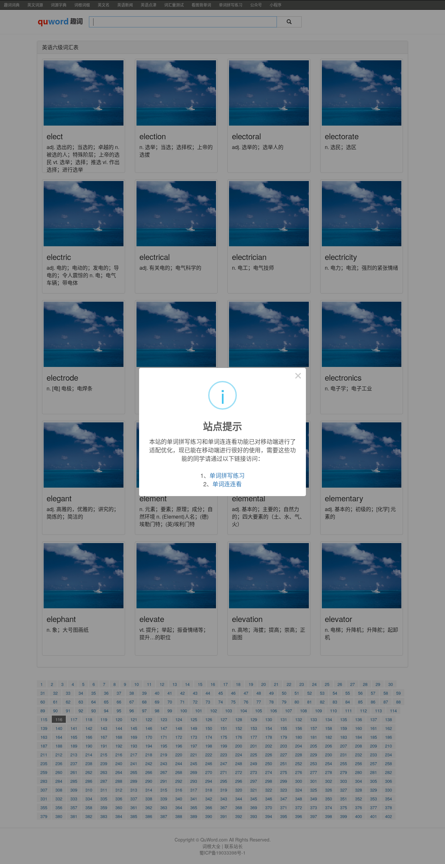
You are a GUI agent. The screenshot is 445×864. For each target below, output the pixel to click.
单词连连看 (227, 483)
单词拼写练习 (227, 475)
